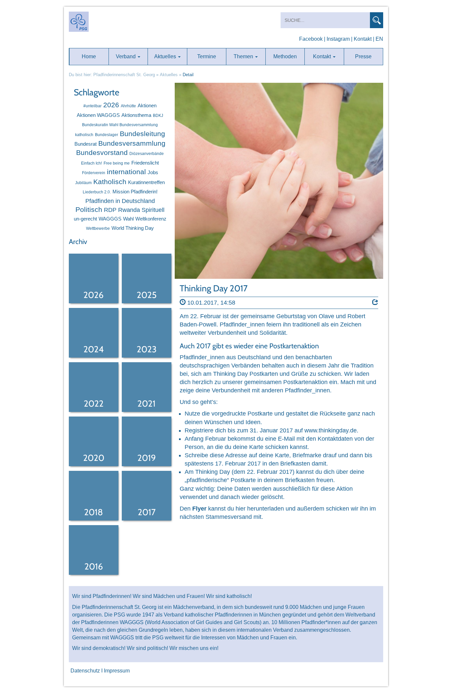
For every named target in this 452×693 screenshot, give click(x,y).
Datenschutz (85, 670)
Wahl (128, 219)
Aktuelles (169, 74)
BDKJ (158, 115)
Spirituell (153, 210)
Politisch (88, 209)
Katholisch (109, 181)
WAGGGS (110, 219)
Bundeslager (106, 134)
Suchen (376, 20)
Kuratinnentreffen (146, 182)
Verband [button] (126, 56)
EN (379, 39)
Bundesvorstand (102, 152)
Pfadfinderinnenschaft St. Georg (124, 74)
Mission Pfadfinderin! (135, 191)
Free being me (117, 163)
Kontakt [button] (322, 56)
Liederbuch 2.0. (97, 192)
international (126, 171)
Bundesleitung (142, 133)
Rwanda (129, 210)
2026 (111, 105)
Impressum (117, 670)
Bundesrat (85, 144)
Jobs (153, 172)
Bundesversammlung (131, 143)
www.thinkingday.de (330, 430)
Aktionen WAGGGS (98, 115)
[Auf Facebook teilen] (375, 302)
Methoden (285, 56)
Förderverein (93, 173)
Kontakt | (364, 39)
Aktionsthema (136, 115)
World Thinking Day (133, 228)
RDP (110, 210)
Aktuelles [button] (165, 56)
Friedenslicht (145, 163)
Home (89, 56)
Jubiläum (83, 182)
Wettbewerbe (98, 228)
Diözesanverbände (146, 153)
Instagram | (339, 39)
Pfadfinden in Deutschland (120, 201)
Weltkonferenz (150, 219)
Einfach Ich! (91, 163)
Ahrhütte (128, 106)
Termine (206, 56)
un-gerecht (85, 219)
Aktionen (147, 105)
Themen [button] (244, 56)
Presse (363, 56)
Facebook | (312, 39)
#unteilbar (92, 106)
